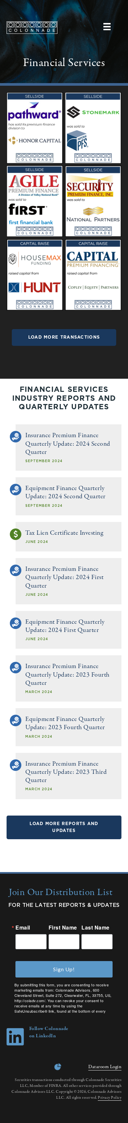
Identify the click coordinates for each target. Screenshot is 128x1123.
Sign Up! (64, 969)
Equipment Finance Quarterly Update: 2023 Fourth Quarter (65, 723)
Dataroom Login (104, 1067)
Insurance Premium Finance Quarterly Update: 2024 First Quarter (64, 577)
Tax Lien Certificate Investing (64, 532)
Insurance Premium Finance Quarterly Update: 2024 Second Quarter (67, 443)
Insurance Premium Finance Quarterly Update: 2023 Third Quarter (66, 772)
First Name (63, 927)
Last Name (95, 927)
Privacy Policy (109, 1097)
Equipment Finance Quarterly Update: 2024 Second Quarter (65, 492)
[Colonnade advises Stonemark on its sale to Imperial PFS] (93, 163)
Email (22, 927)
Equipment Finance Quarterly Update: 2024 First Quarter (65, 626)
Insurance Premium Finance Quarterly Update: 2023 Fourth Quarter (67, 674)
